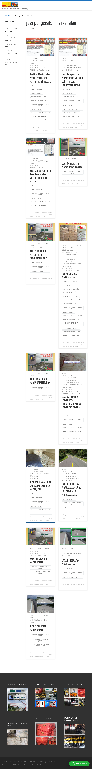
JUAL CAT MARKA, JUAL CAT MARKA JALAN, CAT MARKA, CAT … (40, 486)
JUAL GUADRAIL (11, 44)
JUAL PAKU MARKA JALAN (11, 60)
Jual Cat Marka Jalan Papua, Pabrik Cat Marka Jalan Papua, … (40, 78)
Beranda (8, 15)
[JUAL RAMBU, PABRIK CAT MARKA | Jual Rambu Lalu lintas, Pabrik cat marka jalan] (10, 4)
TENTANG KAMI (11, 28)
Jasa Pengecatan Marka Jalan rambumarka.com (38, 254)
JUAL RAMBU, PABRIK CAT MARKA (24, 761)
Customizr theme (38, 765)
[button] (79, 763)
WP (14, 765)
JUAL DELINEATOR (10, 36)
